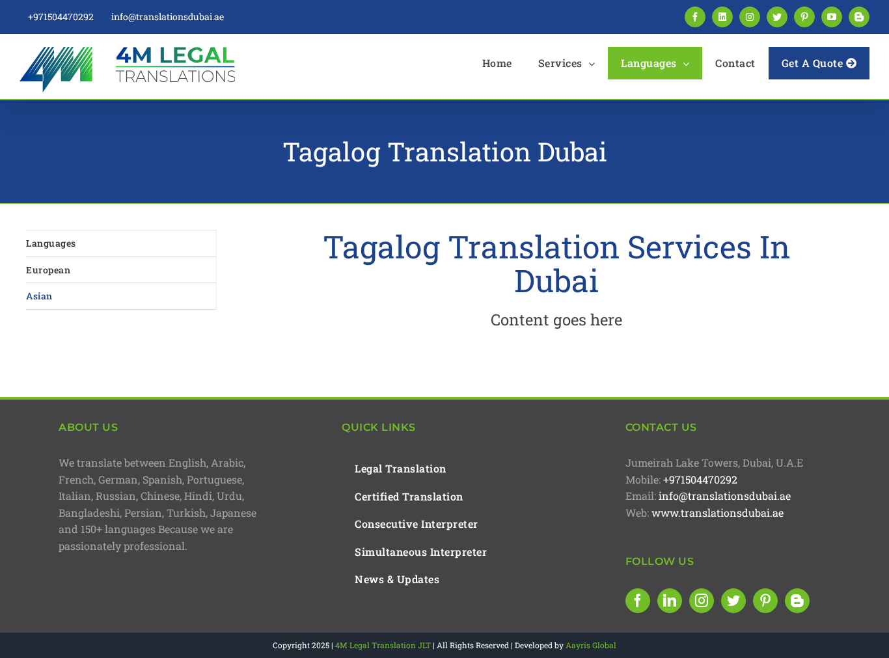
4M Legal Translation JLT (383, 645)
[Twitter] (733, 600)
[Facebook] (637, 600)
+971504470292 (700, 479)
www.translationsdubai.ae (717, 512)
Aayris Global (591, 645)
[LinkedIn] (669, 600)
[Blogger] (797, 600)
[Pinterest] (765, 600)
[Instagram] (701, 600)
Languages (51, 243)
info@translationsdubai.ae (725, 495)
